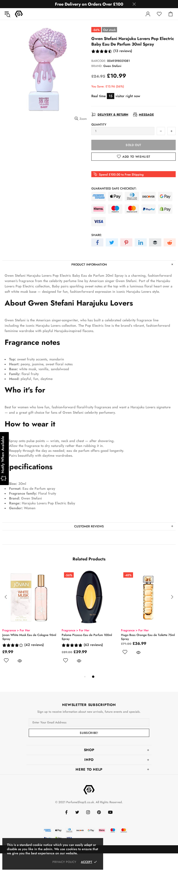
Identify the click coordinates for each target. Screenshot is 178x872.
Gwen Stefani (112, 66)
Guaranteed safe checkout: (114, 188)
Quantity (98, 124)
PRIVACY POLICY (64, 862)
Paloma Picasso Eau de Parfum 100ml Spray (87, 637)
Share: (96, 235)
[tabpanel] (29, 622)
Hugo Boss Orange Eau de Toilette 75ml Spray (148, 637)
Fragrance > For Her (16, 630)
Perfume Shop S (19, 14)
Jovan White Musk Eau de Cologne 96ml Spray (29, 637)
